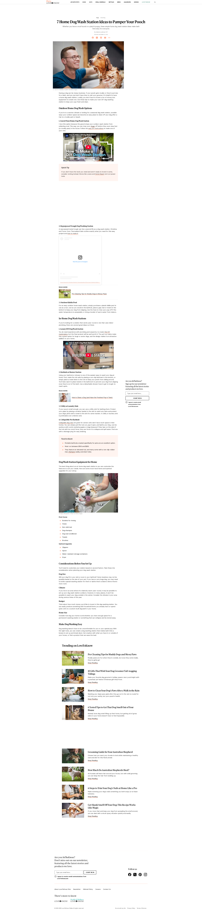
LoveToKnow (146, 2)
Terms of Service (141, 908)
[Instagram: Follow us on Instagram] (146, 874)
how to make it (72, 233)
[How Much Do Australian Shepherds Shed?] (73, 774)
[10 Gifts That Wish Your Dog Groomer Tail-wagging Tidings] (73, 676)
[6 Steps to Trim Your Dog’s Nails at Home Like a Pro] (73, 792)
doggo (93, 126)
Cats (90, 2)
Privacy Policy (131, 908)
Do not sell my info (120, 908)
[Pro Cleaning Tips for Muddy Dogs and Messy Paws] (73, 658)
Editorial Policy (88, 889)
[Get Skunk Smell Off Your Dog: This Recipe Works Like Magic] (73, 810)
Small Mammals (100, 2)
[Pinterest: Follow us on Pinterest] (140, 874)
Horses (136, 2)
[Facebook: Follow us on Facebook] (130, 874)
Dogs (84, 2)
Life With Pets (74, 2)
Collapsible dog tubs (66, 423)
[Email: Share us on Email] (105, 38)
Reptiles (111, 2)
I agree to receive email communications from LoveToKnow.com (134, 404)
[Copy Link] (109, 38)
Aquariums (127, 2)
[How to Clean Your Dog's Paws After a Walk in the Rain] (73, 694)
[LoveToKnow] (60, 900)
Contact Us (107, 889)
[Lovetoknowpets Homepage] (53, 2)
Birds (119, 2)
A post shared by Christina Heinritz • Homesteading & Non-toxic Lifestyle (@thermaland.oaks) (82, 282)
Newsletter (77, 889)
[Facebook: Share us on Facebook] (93, 38)
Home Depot (99, 174)
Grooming (102, 17)
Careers (98, 889)
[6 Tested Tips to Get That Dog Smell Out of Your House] (73, 712)
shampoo (71, 452)
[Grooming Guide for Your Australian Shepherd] (73, 756)
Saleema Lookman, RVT (102, 32)
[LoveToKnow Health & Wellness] (77, 900)
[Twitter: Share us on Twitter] (97, 38)
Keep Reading (93, 663)
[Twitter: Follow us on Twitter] (135, 874)
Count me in (137, 398)
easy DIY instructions (95, 128)
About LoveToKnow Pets (62, 889)
